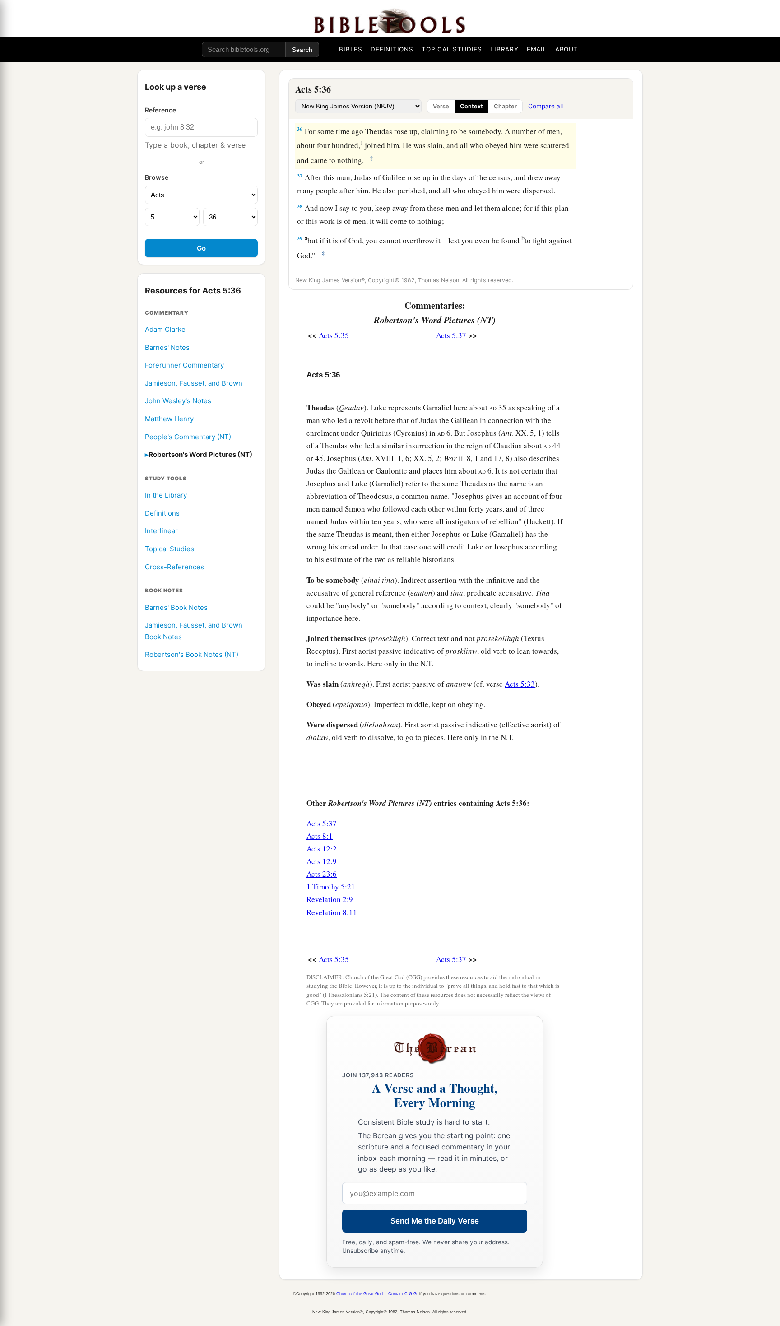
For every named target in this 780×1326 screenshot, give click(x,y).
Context (471, 106)
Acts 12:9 (321, 861)
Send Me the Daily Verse (434, 1220)
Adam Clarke (165, 329)
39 (299, 238)
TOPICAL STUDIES (452, 49)
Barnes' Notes (167, 347)
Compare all (545, 106)
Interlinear (161, 531)
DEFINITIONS (392, 49)
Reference (160, 110)
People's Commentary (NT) (188, 437)
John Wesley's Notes (178, 401)
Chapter (505, 106)
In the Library (166, 495)
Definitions (162, 513)
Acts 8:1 (319, 836)
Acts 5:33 (520, 684)
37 (299, 175)
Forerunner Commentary (184, 365)
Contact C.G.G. (403, 1294)
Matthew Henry (169, 418)
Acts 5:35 (334, 335)
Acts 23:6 (321, 874)
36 (299, 129)
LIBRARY (504, 49)
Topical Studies (169, 548)
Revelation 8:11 (331, 912)
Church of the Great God (359, 1294)
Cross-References (174, 567)
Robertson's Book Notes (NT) (191, 655)
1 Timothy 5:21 (330, 886)
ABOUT (566, 49)
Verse (441, 106)
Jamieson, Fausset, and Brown (193, 383)
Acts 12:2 (321, 848)
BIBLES (350, 49)
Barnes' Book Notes (176, 607)
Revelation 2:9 (329, 899)
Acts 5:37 (451, 335)
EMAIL (537, 49)
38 (299, 206)
